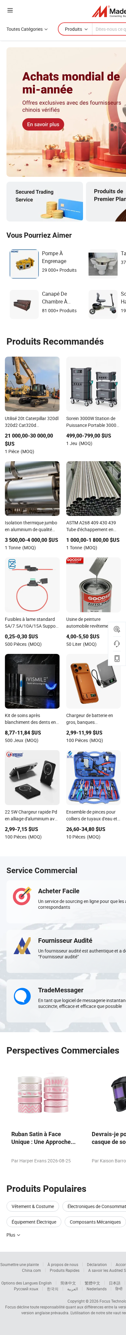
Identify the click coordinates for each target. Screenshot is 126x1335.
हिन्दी (118, 1288)
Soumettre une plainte (19, 1264)
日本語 (115, 1282)
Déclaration (97, 1264)
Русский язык (26, 1288)
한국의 (52, 1288)
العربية (72, 1288)
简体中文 (68, 1282)
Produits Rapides (64, 1270)
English (45, 1282)
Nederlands (97, 1288)
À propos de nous (62, 1264)
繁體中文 (92, 1282)
